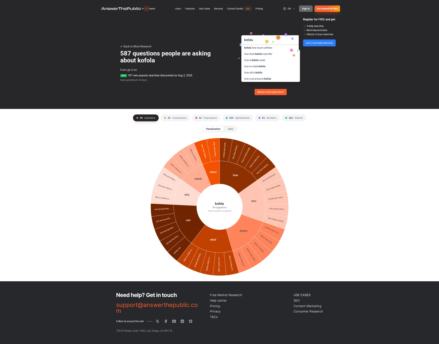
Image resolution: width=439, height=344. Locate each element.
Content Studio (235, 8)
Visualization (213, 129)
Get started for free (327, 8)
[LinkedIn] (182, 321)
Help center (218, 300)
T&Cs (214, 317)
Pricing (259, 8)
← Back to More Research (135, 46)
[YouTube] (174, 321)
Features (190, 8)
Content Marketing (307, 306)
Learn (178, 8)
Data (230, 129)
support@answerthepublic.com (157, 308)
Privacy (215, 311)
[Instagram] (191, 321)
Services (218, 8)
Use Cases (204, 8)
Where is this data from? (270, 92)
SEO (297, 300)
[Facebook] (166, 321)
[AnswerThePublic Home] (128, 9)
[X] (157, 321)
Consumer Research (308, 311)
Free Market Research (226, 295)
